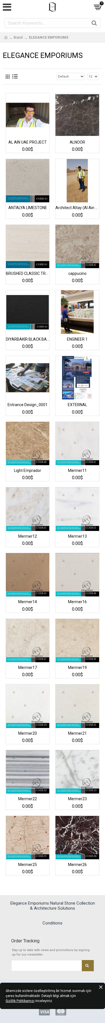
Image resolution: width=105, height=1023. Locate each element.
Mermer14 (27, 602)
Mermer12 (27, 536)
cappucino (77, 273)
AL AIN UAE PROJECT (27, 142)
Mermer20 (27, 733)
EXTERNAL (77, 404)
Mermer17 (27, 667)
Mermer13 (77, 536)
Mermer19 (77, 667)
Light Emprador (27, 470)
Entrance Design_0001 (28, 404)
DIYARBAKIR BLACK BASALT (27, 339)
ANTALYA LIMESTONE (27, 207)
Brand (18, 37)
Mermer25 (27, 864)
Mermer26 (77, 864)
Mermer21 (77, 733)
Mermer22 (27, 799)
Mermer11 (77, 470)
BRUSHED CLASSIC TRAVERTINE (27, 273)
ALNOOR (77, 142)
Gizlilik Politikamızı (20, 1001)
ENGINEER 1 (77, 339)
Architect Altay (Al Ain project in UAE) (77, 207)
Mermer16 (77, 602)
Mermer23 (77, 799)
